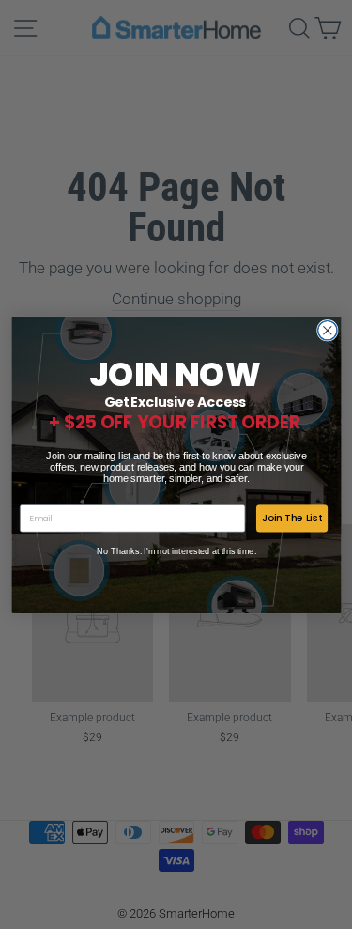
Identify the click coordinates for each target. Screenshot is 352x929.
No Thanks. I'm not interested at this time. (176, 550)
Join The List (291, 517)
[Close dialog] (327, 330)
